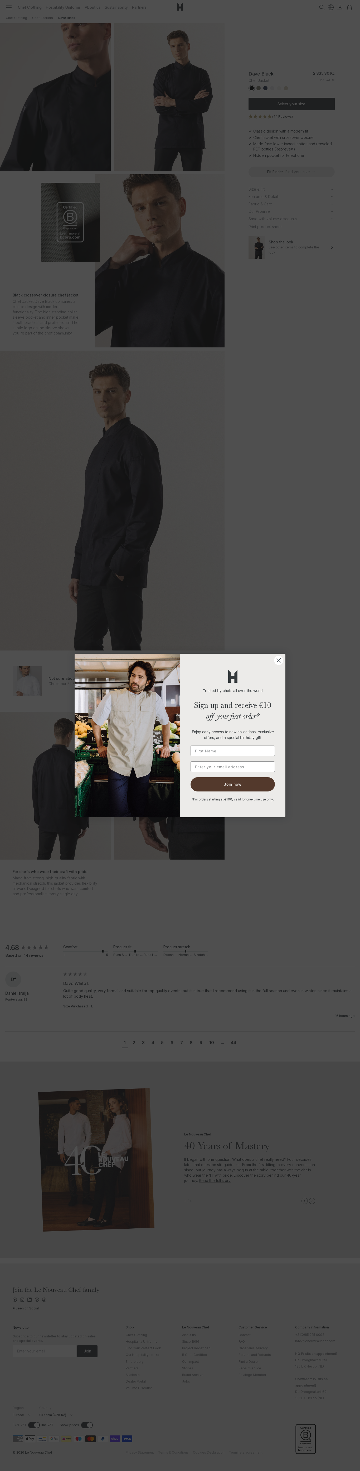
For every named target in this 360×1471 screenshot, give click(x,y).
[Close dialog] (278, 660)
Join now (233, 784)
